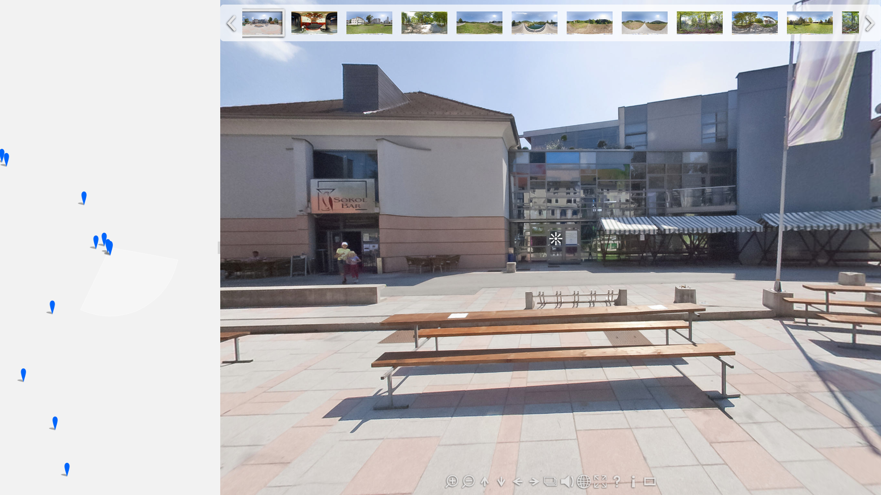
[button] (104, 239)
